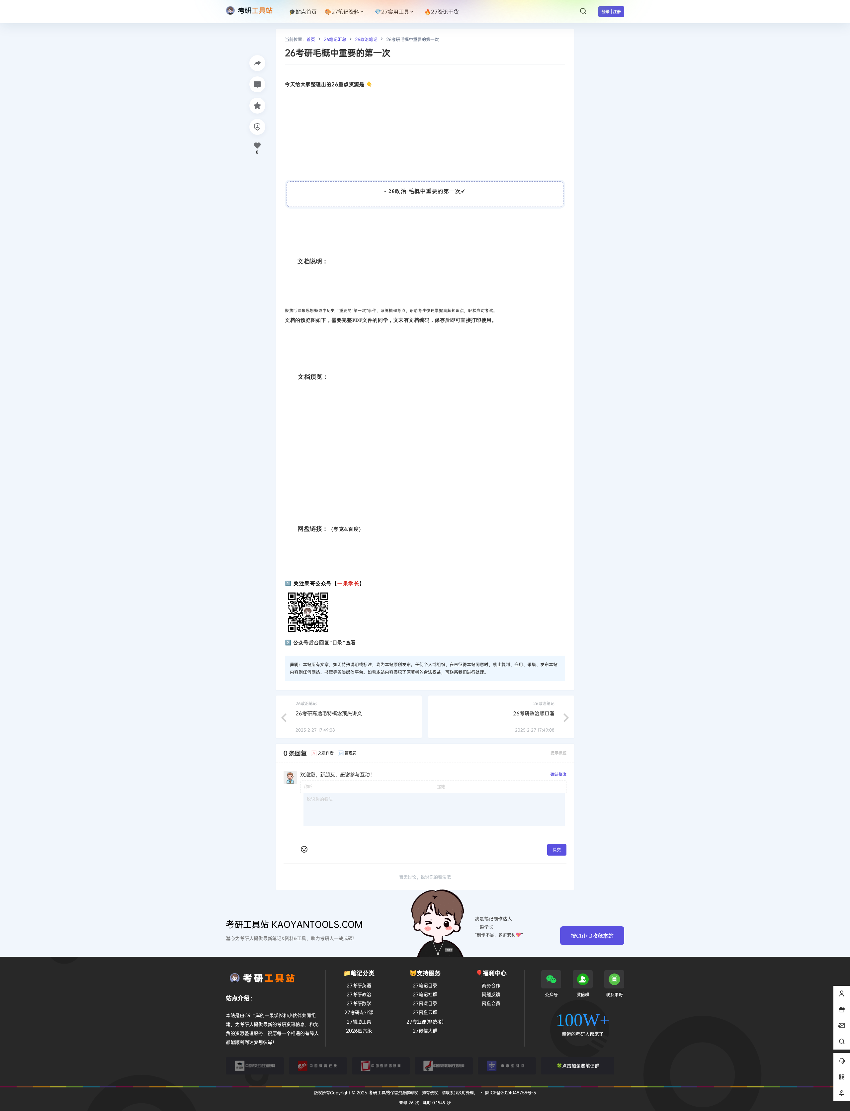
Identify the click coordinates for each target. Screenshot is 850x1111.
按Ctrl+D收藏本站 (592, 935)
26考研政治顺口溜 (533, 713)
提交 (557, 849)
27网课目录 (425, 1003)
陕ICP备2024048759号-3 (510, 1092)
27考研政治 (359, 994)
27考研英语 (359, 985)
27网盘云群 (425, 1012)
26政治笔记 (366, 39)
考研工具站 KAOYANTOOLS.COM (294, 924)
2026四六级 (359, 1030)
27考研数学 (359, 1003)
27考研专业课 (359, 1012)
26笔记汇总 (335, 39)
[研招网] (255, 1065)
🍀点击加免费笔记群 (577, 1066)
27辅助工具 (359, 1021)
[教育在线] (318, 1065)
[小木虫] (507, 1065)
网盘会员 (491, 1003)
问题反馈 (491, 994)
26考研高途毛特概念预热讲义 (329, 713)
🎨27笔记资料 (342, 11)
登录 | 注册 (611, 11)
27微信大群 (425, 1030)
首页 (310, 39)
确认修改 (558, 774)
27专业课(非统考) (425, 1021)
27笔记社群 (425, 994)
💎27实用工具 (392, 11)
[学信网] (444, 1065)
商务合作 (491, 985)
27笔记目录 (425, 985)
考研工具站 (378, 1092)
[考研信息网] (381, 1065)
